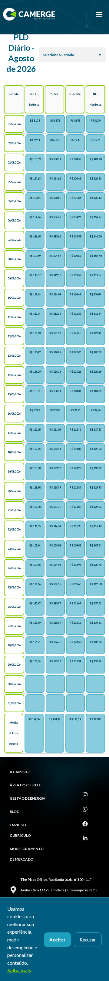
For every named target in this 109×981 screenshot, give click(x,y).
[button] (99, 14)
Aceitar (57, 939)
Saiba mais (19, 970)
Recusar (88, 939)
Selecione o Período (58, 55)
